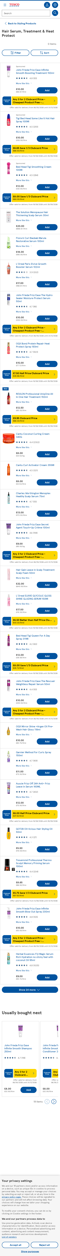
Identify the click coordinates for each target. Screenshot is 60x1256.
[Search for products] (55, 13)
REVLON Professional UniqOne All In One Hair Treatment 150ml (34, 395)
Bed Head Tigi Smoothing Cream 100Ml (33, 168)
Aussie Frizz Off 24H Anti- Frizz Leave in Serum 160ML (33, 785)
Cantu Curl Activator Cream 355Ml (35, 465)
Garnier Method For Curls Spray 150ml (33, 753)
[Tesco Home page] (14, 5)
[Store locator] (55, 5)
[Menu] (5, 5)
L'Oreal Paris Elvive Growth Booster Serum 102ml (31, 265)
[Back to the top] (31, 1000)
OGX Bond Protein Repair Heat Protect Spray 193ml (33, 345)
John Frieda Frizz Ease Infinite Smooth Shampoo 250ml (18, 1048)
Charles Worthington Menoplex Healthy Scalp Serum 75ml (33, 494)
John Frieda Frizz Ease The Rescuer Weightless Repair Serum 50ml (35, 682)
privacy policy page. (11, 1196)
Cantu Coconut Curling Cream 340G (33, 435)
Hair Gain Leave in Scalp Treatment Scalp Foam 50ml (35, 571)
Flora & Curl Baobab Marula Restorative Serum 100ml (31, 239)
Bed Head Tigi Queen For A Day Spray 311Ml (33, 637)
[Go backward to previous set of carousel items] (47, 1101)
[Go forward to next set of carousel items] (53, 1101)
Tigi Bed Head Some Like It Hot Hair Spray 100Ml (35, 119)
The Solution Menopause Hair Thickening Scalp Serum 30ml (32, 213)
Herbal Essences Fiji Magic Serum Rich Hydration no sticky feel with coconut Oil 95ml (34, 957)
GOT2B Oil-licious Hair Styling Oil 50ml (34, 830)
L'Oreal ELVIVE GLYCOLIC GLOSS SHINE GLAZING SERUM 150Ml (33, 597)
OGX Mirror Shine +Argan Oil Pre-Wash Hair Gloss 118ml (34, 728)
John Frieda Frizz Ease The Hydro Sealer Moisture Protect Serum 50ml (34, 298)
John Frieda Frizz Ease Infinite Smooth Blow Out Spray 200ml (33, 910)
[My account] (47, 5)
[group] (20, 1059)
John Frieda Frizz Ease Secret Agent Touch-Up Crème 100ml (33, 526)
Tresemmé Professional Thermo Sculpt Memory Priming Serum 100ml (34, 863)
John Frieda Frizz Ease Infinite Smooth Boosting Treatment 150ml (35, 71)
